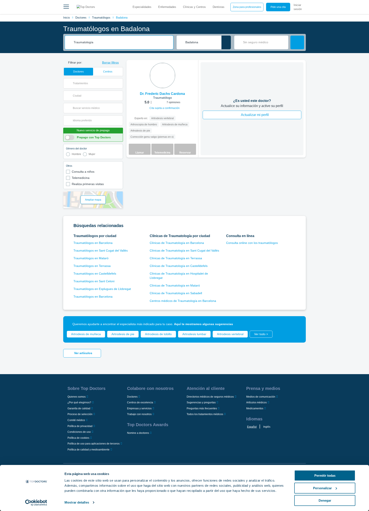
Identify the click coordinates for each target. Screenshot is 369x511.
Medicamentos (254, 408)
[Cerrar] (297, 324)
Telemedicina (80, 178)
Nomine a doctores (138, 432)
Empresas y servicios (139, 408)
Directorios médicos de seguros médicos (210, 396)
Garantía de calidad (78, 408)
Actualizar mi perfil (255, 115)
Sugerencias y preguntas (201, 402)
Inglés (266, 426)
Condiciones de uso (79, 431)
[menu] (66, 7)
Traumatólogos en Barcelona (93, 243)
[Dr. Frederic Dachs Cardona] (162, 75)
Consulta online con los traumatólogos (252, 243)
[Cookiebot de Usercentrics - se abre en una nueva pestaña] (36, 502)
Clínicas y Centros (194, 7)
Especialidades (142, 7)
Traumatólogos (101, 17)
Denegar (325, 500)
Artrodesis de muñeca (86, 334)
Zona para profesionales (247, 7)
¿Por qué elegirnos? (79, 402)
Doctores (80, 17)
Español (252, 426)
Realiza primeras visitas (88, 184)
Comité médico (76, 420)
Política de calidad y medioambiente (88, 449)
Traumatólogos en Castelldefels (94, 273)
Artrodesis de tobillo (158, 334)
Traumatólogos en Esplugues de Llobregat (102, 289)
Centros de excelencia (140, 402)
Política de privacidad (79, 426)
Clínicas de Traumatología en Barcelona (177, 243)
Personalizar (322, 488)
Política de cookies (78, 437)
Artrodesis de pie (122, 334)
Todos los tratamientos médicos (205, 414)
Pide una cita (278, 7)
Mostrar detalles (76, 502)
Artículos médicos (256, 402)
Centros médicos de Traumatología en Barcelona (183, 301)
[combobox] (122, 42)
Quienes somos (76, 396)
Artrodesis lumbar (194, 334)
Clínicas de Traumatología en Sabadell (176, 293)
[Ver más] (193, 69)
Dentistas (218, 7)
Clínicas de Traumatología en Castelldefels (179, 266)
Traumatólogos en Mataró (90, 258)
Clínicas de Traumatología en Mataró (175, 285)
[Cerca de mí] (226, 42)
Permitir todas (324, 475)
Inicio (66, 17)
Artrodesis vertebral (230, 334)
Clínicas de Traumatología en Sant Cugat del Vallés (184, 250)
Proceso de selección (79, 414)
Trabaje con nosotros (139, 414)
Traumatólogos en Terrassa (92, 266)
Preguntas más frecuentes (202, 408)
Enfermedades (167, 7)
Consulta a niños (83, 171)
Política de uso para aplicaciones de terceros (93, 443)
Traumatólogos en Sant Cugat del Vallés (100, 250)
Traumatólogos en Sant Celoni (93, 281)
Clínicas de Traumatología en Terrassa (176, 258)
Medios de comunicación (260, 396)
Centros (107, 71)
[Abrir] (120, 83)
